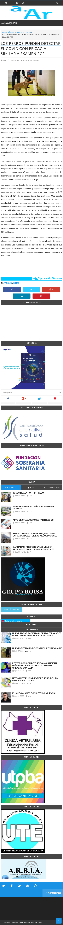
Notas (28, 32)
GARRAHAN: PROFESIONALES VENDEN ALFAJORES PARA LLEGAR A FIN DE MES (33, 548)
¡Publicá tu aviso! (11, 609)
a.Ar (5, 922)
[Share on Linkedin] (21, 296)
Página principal (8, 32)
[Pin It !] (41, 296)
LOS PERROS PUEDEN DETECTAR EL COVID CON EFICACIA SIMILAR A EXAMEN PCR (31, 49)
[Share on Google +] (51, 290)
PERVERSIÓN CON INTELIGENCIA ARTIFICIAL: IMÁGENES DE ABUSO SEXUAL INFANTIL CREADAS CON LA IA (35, 665)
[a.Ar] (31, 12)
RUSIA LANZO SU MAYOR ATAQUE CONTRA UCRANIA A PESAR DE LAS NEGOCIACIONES (35, 534)
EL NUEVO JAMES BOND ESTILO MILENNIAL (34, 693)
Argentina (20, 32)
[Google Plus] (23, 399)
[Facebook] (8, 399)
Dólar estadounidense (13, 621)
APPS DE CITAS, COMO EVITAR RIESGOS (33, 520)
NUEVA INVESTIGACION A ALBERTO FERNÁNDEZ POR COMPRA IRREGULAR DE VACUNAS (36, 634)
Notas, (36, 60)
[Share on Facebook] (12, 290)
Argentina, (28, 60)
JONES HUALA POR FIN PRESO (28, 493)
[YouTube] (55, 399)
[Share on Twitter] (31, 290)
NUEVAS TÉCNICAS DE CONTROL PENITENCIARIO (37, 648)
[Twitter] (39, 399)
